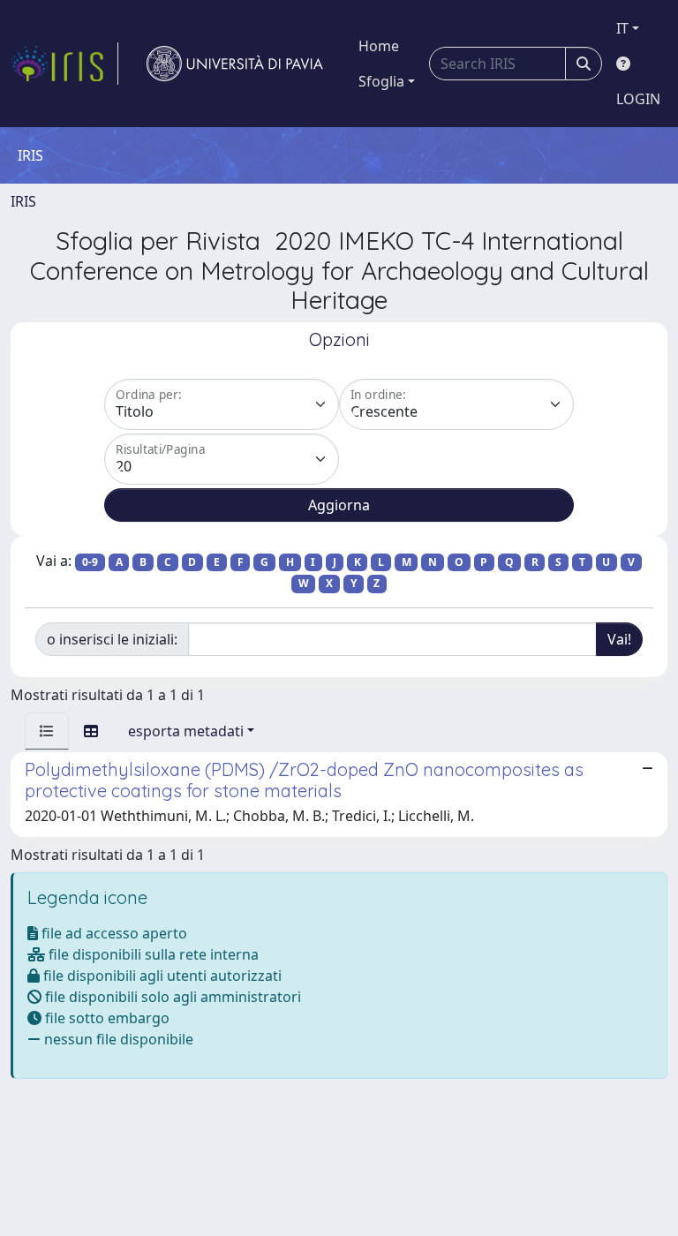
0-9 (90, 561)
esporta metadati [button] (186, 731)
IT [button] (622, 28)
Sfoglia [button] (381, 81)
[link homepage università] (234, 63)
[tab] (47, 731)
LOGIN (638, 99)
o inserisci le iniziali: (112, 639)
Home (378, 46)
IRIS (23, 201)
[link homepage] (64, 63)
